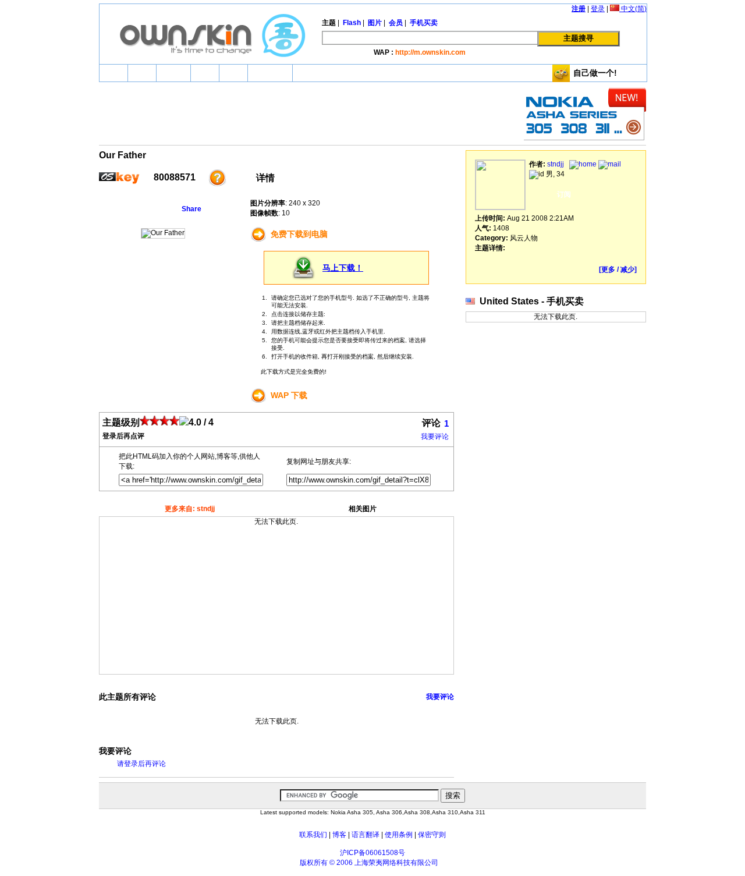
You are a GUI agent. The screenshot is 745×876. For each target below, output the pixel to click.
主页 (113, 72)
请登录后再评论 (141, 764)
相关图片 (363, 509)
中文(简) (633, 9)
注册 (579, 9)
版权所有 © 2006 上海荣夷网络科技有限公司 (369, 863)
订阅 (564, 194)
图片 (205, 72)
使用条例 (399, 835)
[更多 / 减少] (618, 269)
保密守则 (432, 835)
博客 (339, 835)
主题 (142, 72)
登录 (598, 9)
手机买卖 (270, 72)
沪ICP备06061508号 (372, 853)
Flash (173, 72)
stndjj (555, 164)
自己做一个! (595, 72)
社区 (233, 72)
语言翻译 (365, 835)
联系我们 (313, 835)
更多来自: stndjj (190, 509)
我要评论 (435, 436)
